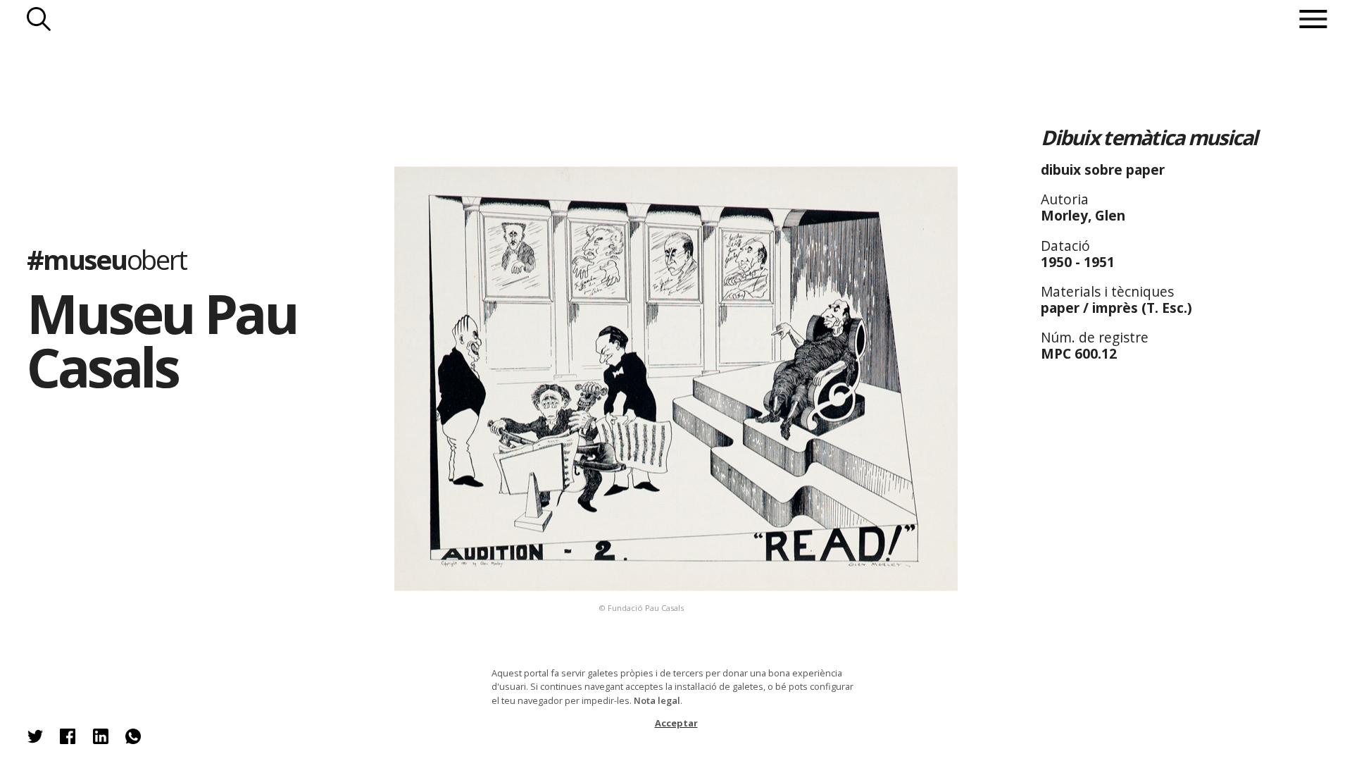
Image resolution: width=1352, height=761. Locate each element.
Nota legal (657, 700)
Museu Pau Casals (161, 340)
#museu (107, 259)
